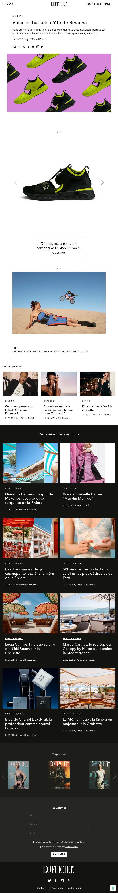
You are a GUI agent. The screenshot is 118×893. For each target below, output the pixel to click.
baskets (83, 351)
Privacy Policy (71, 846)
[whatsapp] (37, 47)
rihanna (17, 351)
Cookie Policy (74, 888)
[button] (102, 182)
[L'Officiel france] (59, 4)
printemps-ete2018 (65, 351)
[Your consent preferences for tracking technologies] (113, 888)
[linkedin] (28, 47)
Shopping (18, 16)
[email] (14, 47)
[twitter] (33, 47)
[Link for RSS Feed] (68, 880)
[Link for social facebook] (55, 881)
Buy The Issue (94, 4)
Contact (41, 888)
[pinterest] (24, 47)
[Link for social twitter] (49, 881)
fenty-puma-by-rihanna (38, 351)
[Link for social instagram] (62, 881)
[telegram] (42, 47)
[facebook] (19, 47)
